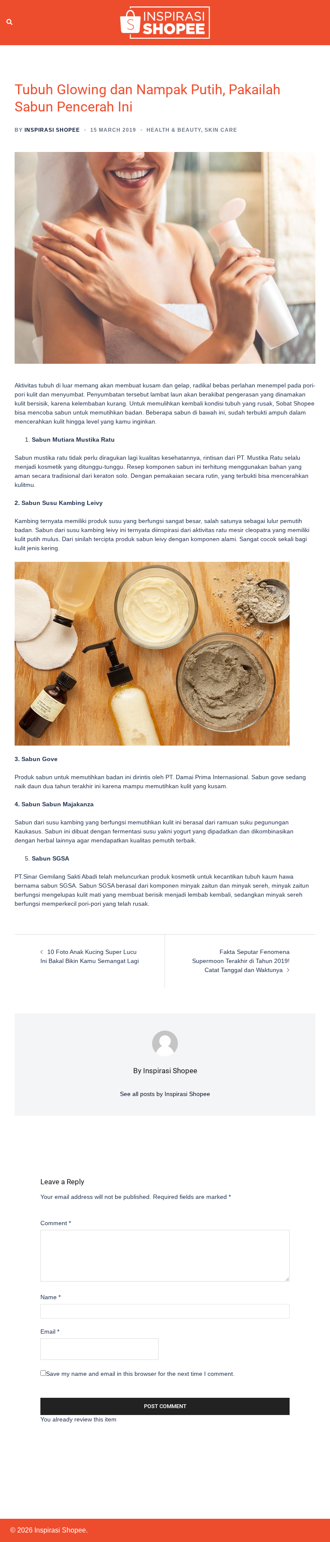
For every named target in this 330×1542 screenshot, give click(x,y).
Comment (55, 1223)
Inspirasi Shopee (52, 130)
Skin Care (221, 130)
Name (50, 1297)
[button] (9, 22)
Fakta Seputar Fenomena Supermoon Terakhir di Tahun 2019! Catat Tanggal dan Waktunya (241, 960)
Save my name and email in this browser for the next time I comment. (140, 1373)
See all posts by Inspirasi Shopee (165, 1093)
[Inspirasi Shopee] (165, 22)
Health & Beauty (174, 130)
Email (49, 1331)
